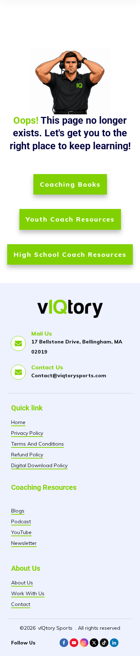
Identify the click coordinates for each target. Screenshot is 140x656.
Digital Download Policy (39, 465)
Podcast (21, 521)
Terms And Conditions (37, 444)
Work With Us (28, 593)
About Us (22, 582)
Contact (20, 604)
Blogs (17, 510)
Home (18, 422)
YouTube (21, 532)
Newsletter (24, 543)
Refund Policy (27, 454)
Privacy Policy (27, 433)
